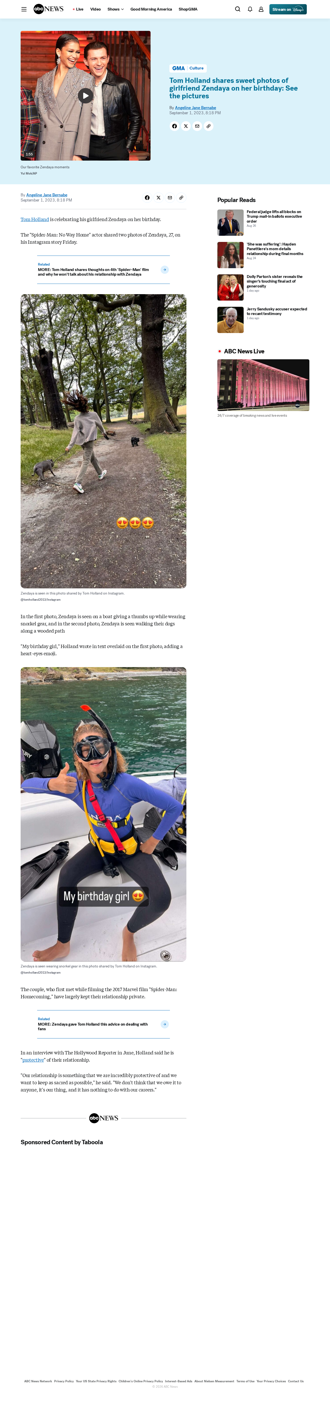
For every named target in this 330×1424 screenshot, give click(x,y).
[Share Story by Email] (197, 126)
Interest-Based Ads (178, 1381)
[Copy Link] (208, 126)
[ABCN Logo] (48, 9)
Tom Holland (35, 219)
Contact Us (296, 1381)
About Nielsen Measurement (214, 1381)
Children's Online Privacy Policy (141, 1381)
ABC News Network (38, 1381)
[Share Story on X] (186, 126)
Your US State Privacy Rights (96, 1381)
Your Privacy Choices (271, 1381)
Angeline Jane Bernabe (195, 107)
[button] (24, 9)
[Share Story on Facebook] (174, 126)
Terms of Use (245, 1381)
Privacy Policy (64, 1381)
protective (33, 1059)
